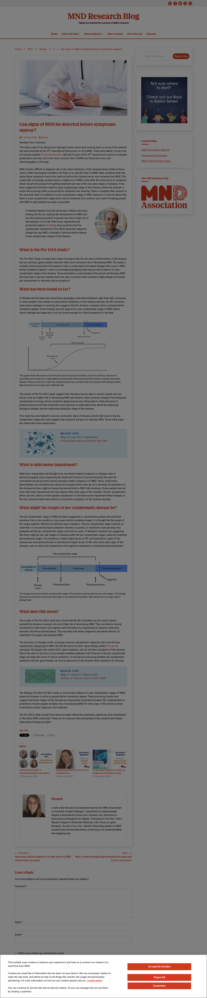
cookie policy (94, 980)
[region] (103, 976)
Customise (159, 985)
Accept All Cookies (159, 966)
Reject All (159, 977)
